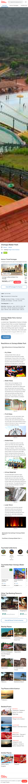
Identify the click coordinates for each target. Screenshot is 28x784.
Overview (4, 5)
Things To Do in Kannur (13, 249)
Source (15, 377)
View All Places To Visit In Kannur (14, 620)
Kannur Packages (14, 5)
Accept (24, 781)
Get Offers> (17, 282)
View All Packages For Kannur (14, 287)
